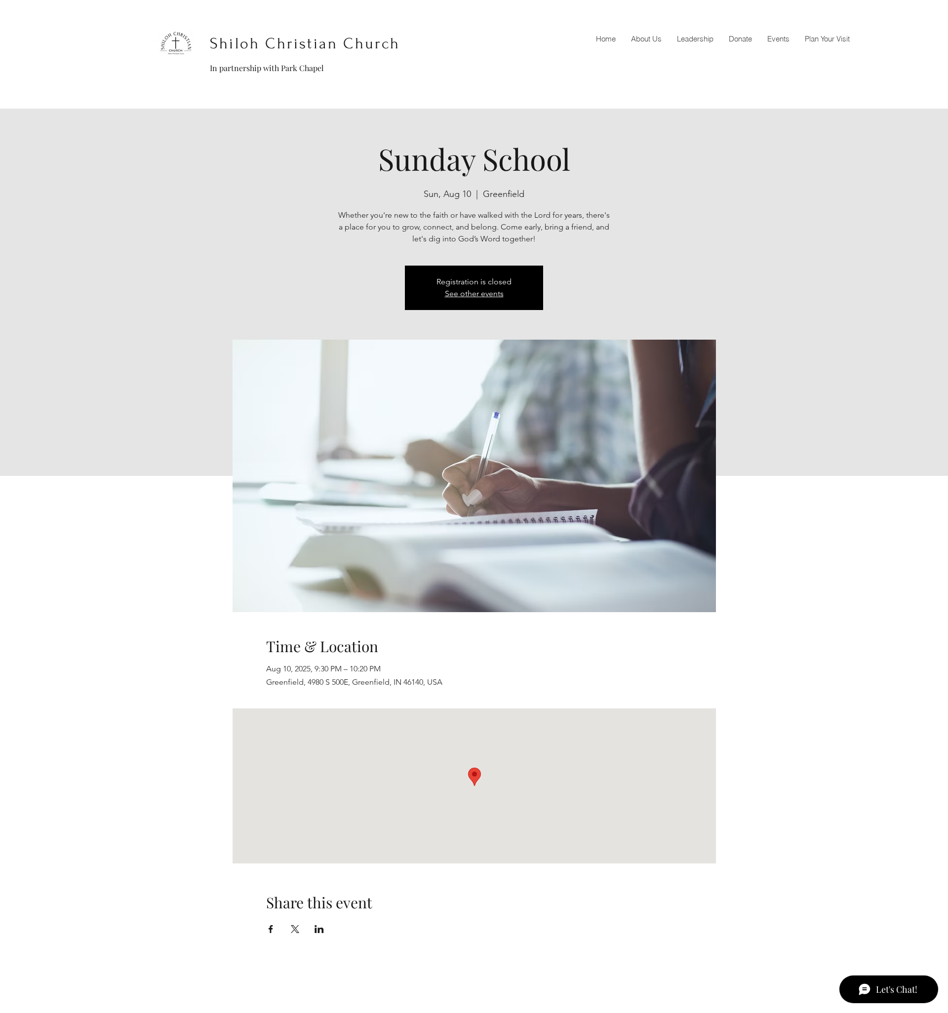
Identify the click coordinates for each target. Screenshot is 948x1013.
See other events (474, 293)
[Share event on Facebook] (271, 929)
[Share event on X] (295, 929)
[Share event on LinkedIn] (319, 929)
